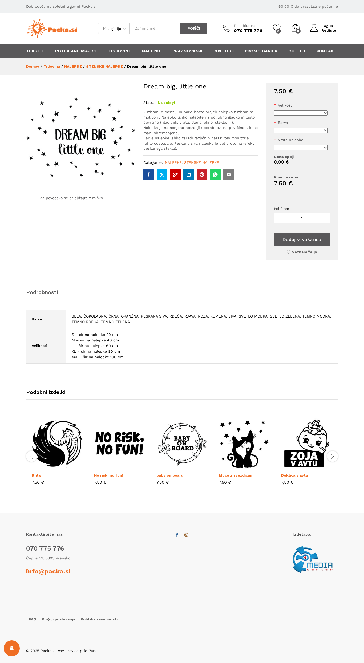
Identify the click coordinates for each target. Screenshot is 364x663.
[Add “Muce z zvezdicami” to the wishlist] (256, 466)
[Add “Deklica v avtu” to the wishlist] (318, 466)
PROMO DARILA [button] (261, 51)
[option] (57, 455)
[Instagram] (186, 535)
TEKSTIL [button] (35, 51)
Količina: (281, 208)
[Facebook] (176, 535)
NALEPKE (173, 162)
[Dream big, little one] (148, 174)
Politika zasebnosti (99, 619)
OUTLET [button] (297, 51)
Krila (36, 475)
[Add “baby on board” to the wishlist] (194, 466)
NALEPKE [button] (151, 51)
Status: (149, 102)
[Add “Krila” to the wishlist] (69, 466)
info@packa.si (48, 571)
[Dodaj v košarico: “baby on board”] (169, 466)
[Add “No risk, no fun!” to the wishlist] (131, 466)
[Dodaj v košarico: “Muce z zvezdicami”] (232, 466)
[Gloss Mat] (301, 147)
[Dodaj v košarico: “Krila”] (45, 466)
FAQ (32, 619)
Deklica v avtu (294, 475)
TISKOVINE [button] (119, 51)
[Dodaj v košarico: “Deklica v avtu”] (294, 466)
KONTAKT (327, 51)
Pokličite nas (245, 25)
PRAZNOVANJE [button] (188, 51)
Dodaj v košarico (301, 239)
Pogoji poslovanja (58, 619)
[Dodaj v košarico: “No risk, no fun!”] (107, 466)
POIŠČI (193, 28)
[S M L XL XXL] (301, 113)
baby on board (169, 475)
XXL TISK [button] (224, 51)
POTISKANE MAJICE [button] (76, 51)
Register (329, 30)
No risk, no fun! (108, 475)
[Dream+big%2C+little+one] (162, 174)
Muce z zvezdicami (236, 475)
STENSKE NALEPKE (201, 162)
